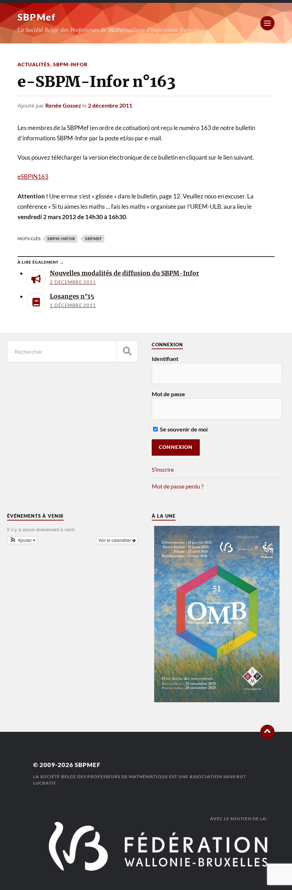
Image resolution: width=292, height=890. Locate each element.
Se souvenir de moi (183, 429)
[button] (22, 540)
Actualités (33, 64)
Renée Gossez (63, 105)
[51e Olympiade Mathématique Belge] (217, 700)
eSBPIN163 (32, 176)
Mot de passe (168, 393)
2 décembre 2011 (110, 105)
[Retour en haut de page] (267, 732)
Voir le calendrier (115, 540)
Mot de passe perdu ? (177, 486)
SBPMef (36, 17)
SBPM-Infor (70, 64)
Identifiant (165, 358)
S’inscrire (163, 469)
